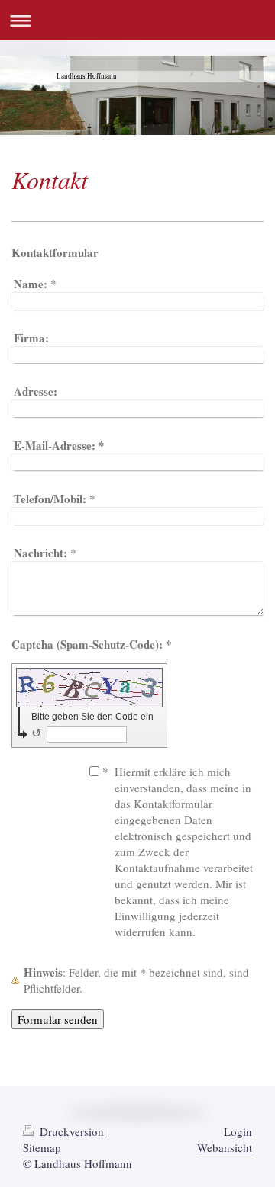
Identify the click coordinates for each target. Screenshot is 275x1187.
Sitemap (42, 1147)
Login (238, 1131)
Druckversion (72, 1131)
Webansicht (224, 1147)
